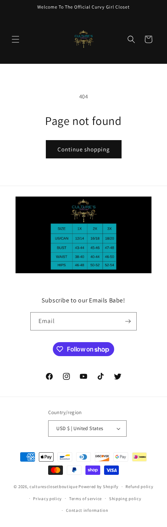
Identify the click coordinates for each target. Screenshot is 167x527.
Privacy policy (47, 498)
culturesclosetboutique (53, 486)
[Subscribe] (127, 321)
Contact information (87, 510)
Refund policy (139, 486)
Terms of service (85, 498)
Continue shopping (83, 149)
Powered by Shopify (98, 486)
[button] (15, 39)
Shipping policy (125, 498)
